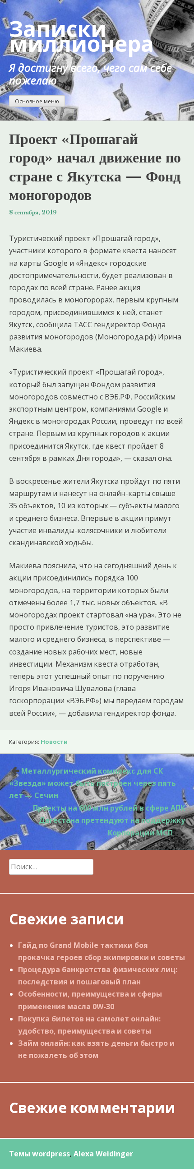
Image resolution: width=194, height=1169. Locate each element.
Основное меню (37, 101)
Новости (54, 742)
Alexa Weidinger (103, 1154)
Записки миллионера (81, 36)
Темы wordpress (39, 1154)
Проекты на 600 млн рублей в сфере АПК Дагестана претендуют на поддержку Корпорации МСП (109, 820)
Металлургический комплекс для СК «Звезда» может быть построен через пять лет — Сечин (92, 783)
